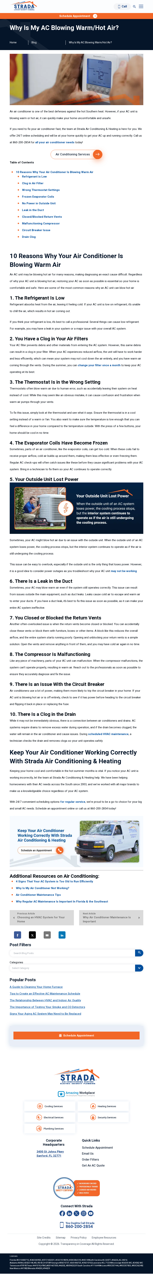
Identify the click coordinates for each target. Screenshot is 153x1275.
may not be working (124, 571)
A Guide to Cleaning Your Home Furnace (36, 987)
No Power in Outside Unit (39, 203)
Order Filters (90, 1159)
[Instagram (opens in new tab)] (83, 1213)
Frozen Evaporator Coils (38, 197)
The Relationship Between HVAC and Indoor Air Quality (45, 1000)
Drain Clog (29, 237)
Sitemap (60, 1238)
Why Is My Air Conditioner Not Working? (42, 888)
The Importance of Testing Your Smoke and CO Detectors (47, 1007)
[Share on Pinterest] (79, 935)
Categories (16, 962)
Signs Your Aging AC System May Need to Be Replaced (45, 1014)
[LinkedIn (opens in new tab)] (69, 1213)
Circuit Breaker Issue (36, 230)
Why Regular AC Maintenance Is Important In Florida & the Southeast (62, 901)
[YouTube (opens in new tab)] (90, 1213)
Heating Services (107, 1106)
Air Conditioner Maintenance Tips (38, 895)
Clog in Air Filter (32, 183)
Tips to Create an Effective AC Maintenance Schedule (45, 994)
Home (13, 42)
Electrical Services (53, 1117)
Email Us (87, 1153)
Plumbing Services (54, 1128)
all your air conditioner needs (54, 142)
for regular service (72, 802)
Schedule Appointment (97, 1147)
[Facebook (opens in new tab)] (62, 1213)
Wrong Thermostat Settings (41, 190)
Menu (141, 6)
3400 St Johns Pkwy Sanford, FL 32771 (50, 1154)
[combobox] (76, 968)
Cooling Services (54, 1106)
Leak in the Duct (33, 210)
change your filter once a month (99, 365)
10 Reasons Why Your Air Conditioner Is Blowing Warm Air (54, 172)
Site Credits (44, 1238)
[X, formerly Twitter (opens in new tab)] (76, 1213)
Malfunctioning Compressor (41, 223)
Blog (34, 42)
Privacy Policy (79, 1238)
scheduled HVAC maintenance (108, 734)
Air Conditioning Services (73, 154)
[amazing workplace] (76, 1094)
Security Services (107, 1117)
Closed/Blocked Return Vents (42, 217)
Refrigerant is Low (34, 177)
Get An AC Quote (93, 1165)
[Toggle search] (134, 6)
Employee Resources (104, 1238)
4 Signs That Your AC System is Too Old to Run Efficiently (54, 881)
